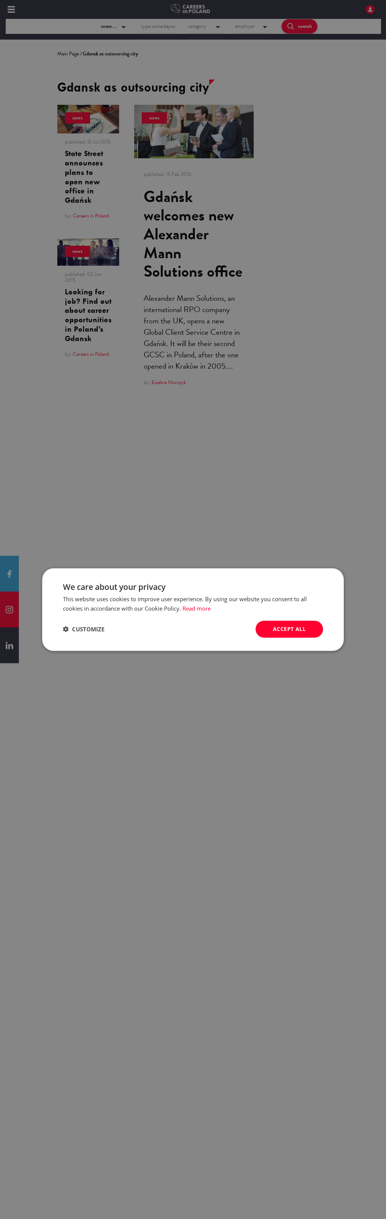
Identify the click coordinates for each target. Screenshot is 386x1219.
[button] (83, 629)
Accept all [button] (289, 628)
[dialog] (193, 609)
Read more (196, 608)
